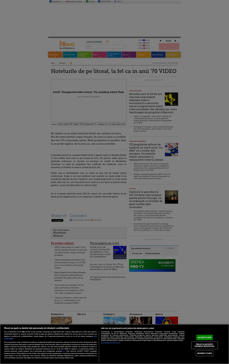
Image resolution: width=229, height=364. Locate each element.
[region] (114, 344)
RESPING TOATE (204, 353)
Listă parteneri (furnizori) (110, 343)
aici (63, 351)
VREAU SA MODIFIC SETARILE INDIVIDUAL (204, 345)
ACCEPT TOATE (205, 337)
